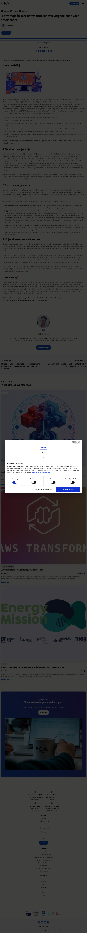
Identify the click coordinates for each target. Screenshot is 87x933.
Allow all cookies (68, 489)
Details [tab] (43, 452)
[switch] (34, 482)
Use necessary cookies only (43, 489)
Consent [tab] (43, 447)
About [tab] (43, 457)
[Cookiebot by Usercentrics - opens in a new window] (73, 442)
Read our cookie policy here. (41, 472)
